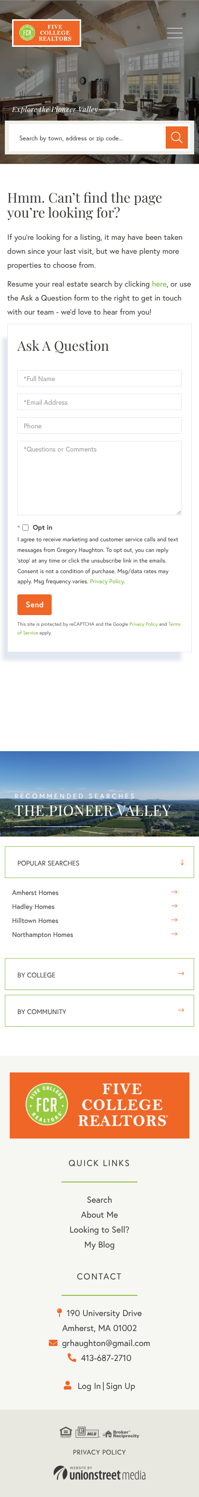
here (159, 284)
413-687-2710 (106, 1357)
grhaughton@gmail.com (106, 1342)
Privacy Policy (107, 581)
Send (34, 604)
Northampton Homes (42, 934)
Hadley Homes (33, 906)
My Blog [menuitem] (100, 1244)
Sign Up (120, 1385)
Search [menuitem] (99, 1199)
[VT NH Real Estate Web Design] (99, 1473)
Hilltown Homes (35, 920)
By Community (41, 1011)
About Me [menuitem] (99, 1214)
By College (36, 974)
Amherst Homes (35, 892)
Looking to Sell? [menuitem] (99, 1229)
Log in (89, 1385)
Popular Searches (48, 862)
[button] (177, 137)
